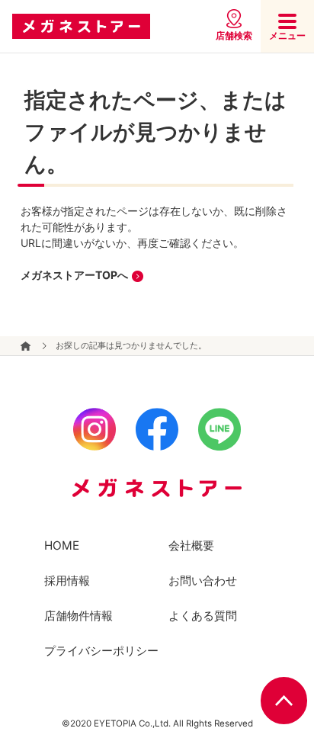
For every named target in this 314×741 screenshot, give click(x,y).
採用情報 (67, 580)
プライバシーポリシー (101, 650)
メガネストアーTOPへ (74, 274)
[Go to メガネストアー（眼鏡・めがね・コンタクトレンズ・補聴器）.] (25, 346)
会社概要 (191, 545)
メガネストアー (81, 27)
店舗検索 (234, 35)
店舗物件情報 (78, 615)
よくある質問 (202, 615)
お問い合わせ (202, 580)
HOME (61, 545)
